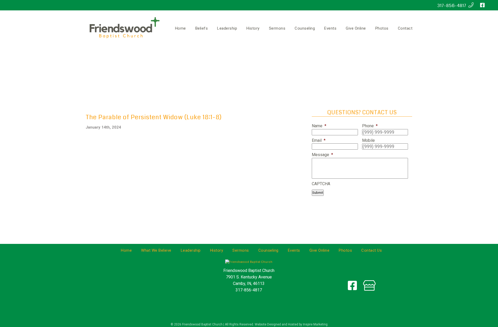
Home (180, 28)
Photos (382, 28)
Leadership (227, 28)
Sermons (277, 28)
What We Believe (156, 250)
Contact (405, 28)
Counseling (305, 28)
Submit (317, 193)
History (253, 28)
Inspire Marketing (315, 324)
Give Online (356, 28)
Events (330, 28)
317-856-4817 (452, 5)
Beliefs (201, 28)
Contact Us (371, 250)
